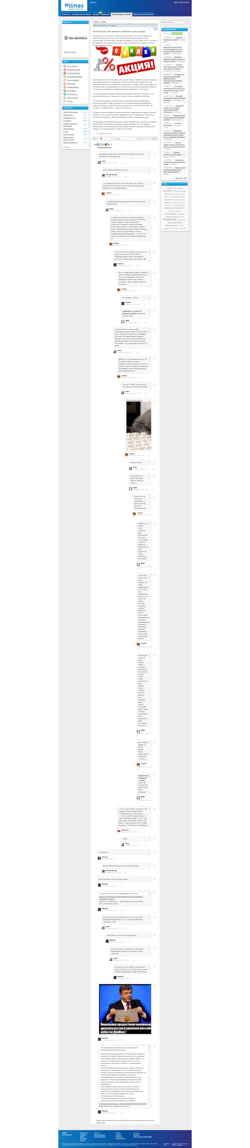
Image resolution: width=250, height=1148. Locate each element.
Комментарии (176, 33)
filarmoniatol (70, 52)
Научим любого (73, 87)
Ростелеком (170, 214)
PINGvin (168, 57)
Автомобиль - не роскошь (171, 71)
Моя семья (71, 84)
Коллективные (99, 1135)
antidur (167, 115)
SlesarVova (125, 830)
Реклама (136, 1135)
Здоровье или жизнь (74, 77)
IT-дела (70, 101)
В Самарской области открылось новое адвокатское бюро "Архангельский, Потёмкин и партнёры (173, 78)
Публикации (167, 33)
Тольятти (169, 219)
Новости (83, 1135)
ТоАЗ (182, 217)
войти (176, 2)
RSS (185, 178)
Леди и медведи (73, 80)
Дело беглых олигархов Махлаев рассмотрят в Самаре (174, 162)
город (182, 194)
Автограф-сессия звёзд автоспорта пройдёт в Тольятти (174, 98)
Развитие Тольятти (70, 142)
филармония (167, 228)
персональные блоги (143, 14)
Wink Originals (178, 188)
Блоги (82, 1137)
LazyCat (108, 193)
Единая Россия (178, 197)
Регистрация (67, 1135)
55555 (127, 320)
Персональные (99, 1137)
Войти (64, 1133)
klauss (167, 131)
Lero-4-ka (168, 96)
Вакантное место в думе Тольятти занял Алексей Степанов (174, 117)
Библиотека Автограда (172, 194)
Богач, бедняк (72, 66)
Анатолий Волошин (179, 191)
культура (168, 205)
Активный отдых (69, 118)
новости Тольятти (174, 208)
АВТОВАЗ (167, 191)
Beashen (120, 264)
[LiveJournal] (108, 144)
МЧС (173, 205)
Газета (82, 1140)
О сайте (118, 1135)
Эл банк (183, 228)
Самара (180, 214)
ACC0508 (168, 142)
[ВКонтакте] (97, 144)
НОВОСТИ (180, 205)
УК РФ (181, 225)
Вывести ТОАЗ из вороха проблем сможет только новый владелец (174, 170)
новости (66, 14)
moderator (168, 37)
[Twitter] (100, 144)
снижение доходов (105, 133)
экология (176, 228)
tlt (166, 188)
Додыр (65, 132)
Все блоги (66, 147)
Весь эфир (179, 178)
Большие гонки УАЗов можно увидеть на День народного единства (173, 67)
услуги (96, 14)
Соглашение (120, 1138)
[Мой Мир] (106, 144)
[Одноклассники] (103, 144)
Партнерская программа (142, 1137)
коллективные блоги (121, 14)
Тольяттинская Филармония (174, 224)
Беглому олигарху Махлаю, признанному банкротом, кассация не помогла (174, 145)
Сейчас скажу (68, 115)
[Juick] (111, 144)
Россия (178, 211)
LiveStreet (180, 1145)
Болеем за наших (73, 70)
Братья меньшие (73, 73)
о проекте (93, 2)
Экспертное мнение (70, 112)
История (182, 202)
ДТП (170, 197)
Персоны (83, 1138)
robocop (105, 857)
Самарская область (172, 217)
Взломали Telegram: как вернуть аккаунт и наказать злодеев (174, 59)
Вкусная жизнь (68, 129)
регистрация (184, 2)
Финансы (176, 82)
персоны (105, 14)
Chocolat (118, 138)
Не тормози (71, 91)
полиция (171, 211)
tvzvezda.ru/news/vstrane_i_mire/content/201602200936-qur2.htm (122, 1104)
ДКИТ (166, 197)
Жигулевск (167, 199)
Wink (170, 188)
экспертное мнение (81, 14)
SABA (167, 45)
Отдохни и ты (72, 94)
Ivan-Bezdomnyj (111, 174)
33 (156, 138)
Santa (104, 161)
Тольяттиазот (181, 220)
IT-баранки (67, 121)
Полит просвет (72, 98)
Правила (119, 1137)
